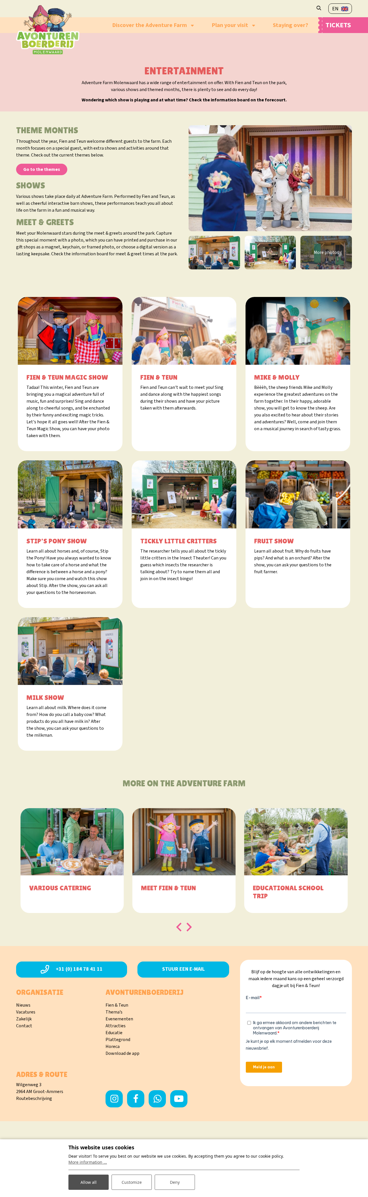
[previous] (179, 927)
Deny (175, 1182)
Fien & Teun (117, 1005)
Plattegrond (118, 1039)
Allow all (88, 1182)
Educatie (114, 1033)
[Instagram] (114, 1098)
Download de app (122, 1053)
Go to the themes (41, 169)
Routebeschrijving (34, 1098)
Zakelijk (24, 1019)
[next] (189, 927)
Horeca (113, 1046)
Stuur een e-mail (183, 969)
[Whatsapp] (157, 1098)
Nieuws (23, 1005)
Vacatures (25, 1012)
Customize (132, 1182)
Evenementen (119, 1019)
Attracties (116, 1026)
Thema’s (114, 1012)
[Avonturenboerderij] (47, 29)
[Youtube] (178, 1098)
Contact (24, 1026)
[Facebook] (135, 1098)
